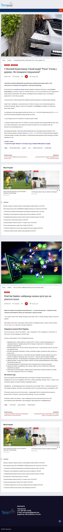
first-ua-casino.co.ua (9, 325)
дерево (24, 148)
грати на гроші (21, 404)
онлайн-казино (31, 404)
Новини (9, 60)
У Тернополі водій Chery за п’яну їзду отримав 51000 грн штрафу (20, 228)
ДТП (29, 148)
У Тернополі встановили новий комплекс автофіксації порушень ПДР (20, 211)
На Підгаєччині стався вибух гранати (12, 219)
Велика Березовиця (15, 148)
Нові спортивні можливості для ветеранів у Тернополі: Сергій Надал (14, 192)
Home (3, 60)
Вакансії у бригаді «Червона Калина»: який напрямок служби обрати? (21, 206)
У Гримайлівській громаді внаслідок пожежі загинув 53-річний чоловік (20, 217)
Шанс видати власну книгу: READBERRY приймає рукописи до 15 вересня (22, 208)
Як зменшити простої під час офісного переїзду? (44, 192)
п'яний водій (48, 148)
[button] (60, 191)
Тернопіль (14, 65)
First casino (13, 404)
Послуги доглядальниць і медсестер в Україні (15, 225)
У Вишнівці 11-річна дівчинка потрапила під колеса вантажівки (19, 214)
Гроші (36, 171)
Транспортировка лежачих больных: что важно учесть (17, 222)
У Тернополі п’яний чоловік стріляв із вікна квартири (16, 230)
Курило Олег (7, 76)
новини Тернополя (37, 148)
